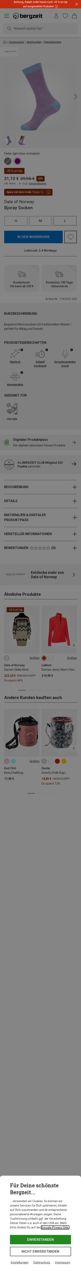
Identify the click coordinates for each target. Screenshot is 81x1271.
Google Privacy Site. (55, 1227)
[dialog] (40, 1223)
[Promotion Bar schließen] (76, 4)
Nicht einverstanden (40, 1251)
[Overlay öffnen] (56, 6)
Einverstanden (40, 1240)
